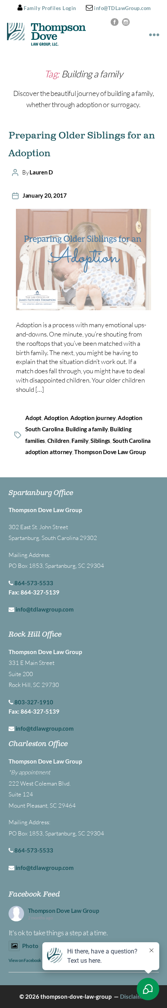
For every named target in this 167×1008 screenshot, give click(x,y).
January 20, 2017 (45, 195)
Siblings (100, 440)
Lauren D (41, 172)
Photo (30, 945)
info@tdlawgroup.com (45, 609)
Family (79, 440)
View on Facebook (25, 960)
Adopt (33, 417)
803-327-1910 (33, 702)
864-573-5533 (33, 582)
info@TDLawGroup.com (122, 8)
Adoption (56, 417)
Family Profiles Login (49, 8)
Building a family (87, 428)
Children (58, 440)
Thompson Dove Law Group (109, 451)
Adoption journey (93, 417)
